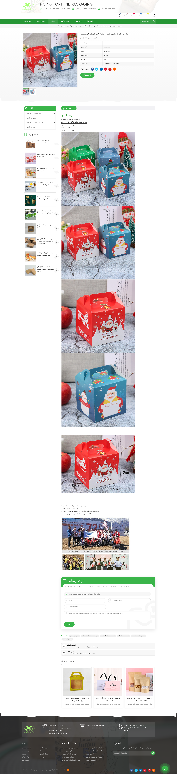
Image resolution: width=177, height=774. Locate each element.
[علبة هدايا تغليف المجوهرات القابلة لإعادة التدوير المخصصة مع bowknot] (108, 682)
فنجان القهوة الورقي (68, 757)
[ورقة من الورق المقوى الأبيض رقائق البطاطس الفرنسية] (30, 256)
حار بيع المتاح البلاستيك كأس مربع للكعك (44, 226)
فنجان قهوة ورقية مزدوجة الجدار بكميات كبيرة (44, 198)
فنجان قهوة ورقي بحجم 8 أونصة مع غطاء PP (46, 155)
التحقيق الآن (86, 75)
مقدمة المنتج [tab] (69, 108)
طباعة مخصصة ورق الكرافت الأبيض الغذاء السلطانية (45, 183)
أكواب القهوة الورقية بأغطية (94, 751)
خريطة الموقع (44, 754)
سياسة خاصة (44, 748)
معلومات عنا (41, 21)
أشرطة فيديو (25, 760)
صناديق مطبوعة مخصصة (138, 635)
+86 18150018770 (110, 8)
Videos (78, 21)
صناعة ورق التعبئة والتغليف (34, 122)
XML (57, 770)
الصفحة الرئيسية (26, 748)
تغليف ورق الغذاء (31, 118)
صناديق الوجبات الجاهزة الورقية (71, 760)
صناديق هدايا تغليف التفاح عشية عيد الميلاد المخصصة (86, 594)
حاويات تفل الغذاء (31, 127)
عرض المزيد (75, 706)
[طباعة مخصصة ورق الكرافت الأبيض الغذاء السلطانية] (30, 186)
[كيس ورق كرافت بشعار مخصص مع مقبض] (30, 144)
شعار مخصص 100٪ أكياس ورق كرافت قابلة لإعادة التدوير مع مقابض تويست (45, 241)
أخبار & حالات (65, 21)
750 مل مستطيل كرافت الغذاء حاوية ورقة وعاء (45, 169)
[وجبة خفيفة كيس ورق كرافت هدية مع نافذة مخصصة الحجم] (77, 682)
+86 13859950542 (64, 8)
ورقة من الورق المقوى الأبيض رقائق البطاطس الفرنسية (45, 254)
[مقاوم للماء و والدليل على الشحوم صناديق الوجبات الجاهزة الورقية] (30, 270)
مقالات (42, 757)
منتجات (53, 21)
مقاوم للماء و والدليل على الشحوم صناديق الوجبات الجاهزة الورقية (45, 269)
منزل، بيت (27, 21)
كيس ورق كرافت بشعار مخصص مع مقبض (43, 141)
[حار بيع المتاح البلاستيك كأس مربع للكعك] (30, 228)
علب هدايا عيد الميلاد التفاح (108, 635)
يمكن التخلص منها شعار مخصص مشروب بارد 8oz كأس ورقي (45, 212)
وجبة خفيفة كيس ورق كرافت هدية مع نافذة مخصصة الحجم (77, 700)
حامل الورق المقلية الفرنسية (94, 757)
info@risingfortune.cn (89, 8)
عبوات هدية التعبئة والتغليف (74, 26)
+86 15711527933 (61, 733)
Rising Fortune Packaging (66, 4)
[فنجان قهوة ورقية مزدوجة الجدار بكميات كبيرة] (30, 200)
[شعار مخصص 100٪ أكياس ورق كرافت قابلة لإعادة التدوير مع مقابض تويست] (30, 242)
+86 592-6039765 (54, 725)
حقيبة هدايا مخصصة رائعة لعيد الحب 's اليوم (139, 700)
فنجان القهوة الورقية (68, 751)
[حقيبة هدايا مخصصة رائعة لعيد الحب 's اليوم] (139, 682)
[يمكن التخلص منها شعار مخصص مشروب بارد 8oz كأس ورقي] (30, 214)
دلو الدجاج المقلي (91, 754)
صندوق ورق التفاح (74, 635)
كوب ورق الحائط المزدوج (69, 754)
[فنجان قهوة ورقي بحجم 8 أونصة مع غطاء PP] (30, 158)
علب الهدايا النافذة (67, 639)
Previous (57, 687)
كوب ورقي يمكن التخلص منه (70, 748)
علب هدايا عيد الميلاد (123, 635)
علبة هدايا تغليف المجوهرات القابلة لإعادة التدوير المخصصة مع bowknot (108, 700)
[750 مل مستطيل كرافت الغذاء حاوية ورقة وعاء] (30, 172)
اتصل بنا (90, 21)
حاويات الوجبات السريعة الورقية (95, 748)
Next (158, 687)
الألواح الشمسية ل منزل (93, 760)
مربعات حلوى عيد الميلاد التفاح (90, 635)
